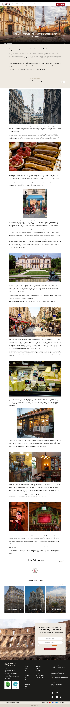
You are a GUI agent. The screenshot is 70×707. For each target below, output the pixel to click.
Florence (27, 670)
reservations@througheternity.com (61, 677)
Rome (26, 666)
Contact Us (38, 668)
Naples (26, 679)
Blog (5, 43)
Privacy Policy (54, 645)
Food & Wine (9, 43)
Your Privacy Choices (35, 705)
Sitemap (37, 679)
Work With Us (38, 670)
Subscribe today (50, 649)
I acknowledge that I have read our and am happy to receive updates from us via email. (51, 646)
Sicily (26, 682)
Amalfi (26, 677)
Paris (26, 686)
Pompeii (27, 675)
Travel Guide (38, 666)
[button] (60, 43)
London (27, 688)
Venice (26, 673)
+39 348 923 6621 (55, 675)
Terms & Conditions (40, 675)
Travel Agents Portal (40, 677)
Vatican (26, 668)
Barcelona (27, 684)
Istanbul (27, 691)
